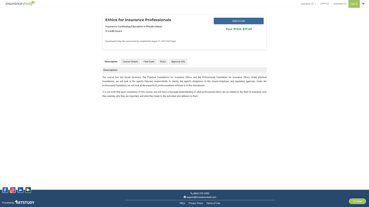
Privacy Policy (196, 203)
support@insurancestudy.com (201, 197)
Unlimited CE (339, 3)
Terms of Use (213, 203)
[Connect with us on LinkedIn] (21, 189)
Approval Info (178, 61)
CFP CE (324, 3)
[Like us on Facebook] (6, 189)
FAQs (182, 203)
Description (111, 61)
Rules (163, 61)
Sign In (354, 3)
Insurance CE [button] (307, 3)
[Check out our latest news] (28, 189)
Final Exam (149, 61)
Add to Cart (238, 20)
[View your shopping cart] (363, 4)
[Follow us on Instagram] (13, 189)
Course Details (130, 61)
